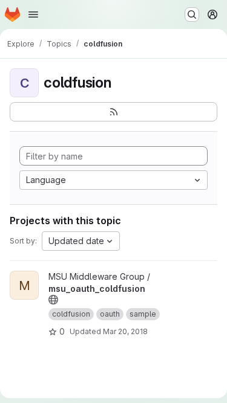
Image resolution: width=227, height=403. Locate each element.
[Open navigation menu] (33, 14)
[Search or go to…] (192, 14)
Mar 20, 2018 (125, 331)
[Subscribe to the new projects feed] (113, 111)
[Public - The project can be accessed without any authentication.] (53, 300)
